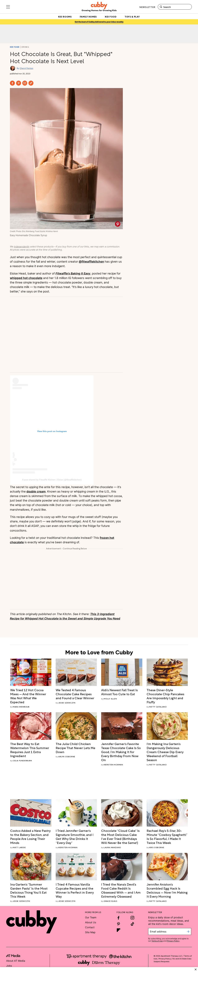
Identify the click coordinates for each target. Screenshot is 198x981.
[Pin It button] (117, 224)
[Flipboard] (118, 930)
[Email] (24, 83)
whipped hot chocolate (26, 278)
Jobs (9, 965)
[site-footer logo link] (13, 956)
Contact (90, 927)
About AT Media (15, 960)
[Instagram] (132, 918)
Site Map (90, 932)
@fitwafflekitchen (91, 261)
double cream (36, 491)
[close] (195, 969)
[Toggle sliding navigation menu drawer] (8, 7)
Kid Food (14, 47)
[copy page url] (30, 83)
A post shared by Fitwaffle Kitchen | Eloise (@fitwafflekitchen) (52, 479)
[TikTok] (132, 924)
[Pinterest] (18, 83)
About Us (90, 922)
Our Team (90, 917)
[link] (30, 696)
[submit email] (188, 931)
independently (21, 246)
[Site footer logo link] (31, 921)
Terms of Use (157, 941)
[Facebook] (12, 83)
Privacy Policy (173, 941)
